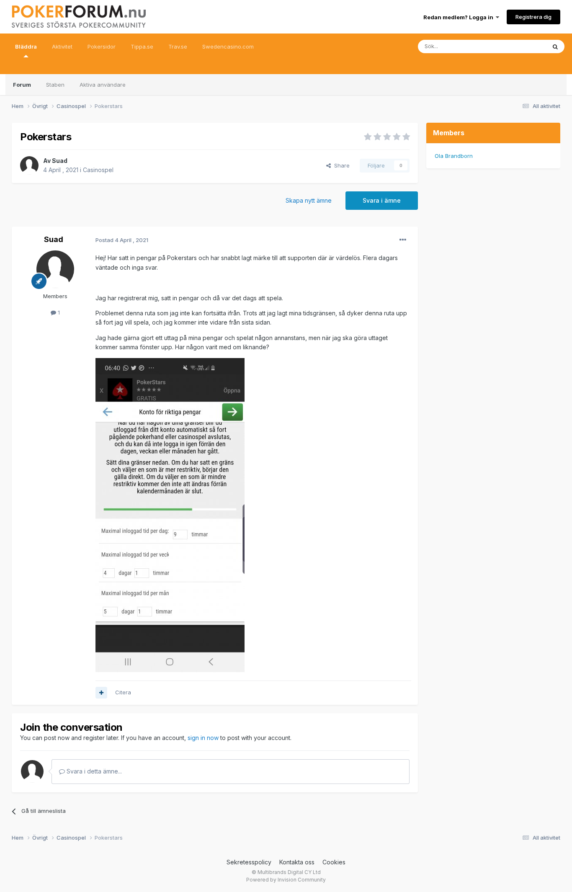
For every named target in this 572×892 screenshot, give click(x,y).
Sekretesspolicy (249, 862)
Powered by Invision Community (286, 880)
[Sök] (555, 46)
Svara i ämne (382, 200)
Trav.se (177, 46)
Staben (55, 84)
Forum (22, 84)
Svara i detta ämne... (93, 771)
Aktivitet (62, 46)
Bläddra (26, 46)
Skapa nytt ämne (309, 200)
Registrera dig (533, 16)
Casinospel (98, 169)
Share (340, 165)
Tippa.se (142, 46)
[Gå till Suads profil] (29, 165)
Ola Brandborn (454, 155)
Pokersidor (102, 46)
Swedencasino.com (228, 46)
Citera (123, 692)
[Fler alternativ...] (402, 240)
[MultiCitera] (101, 693)
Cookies (333, 862)
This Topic (521, 46)
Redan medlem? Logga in (459, 17)
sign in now (203, 737)
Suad (59, 160)
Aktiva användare (103, 84)
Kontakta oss (296, 862)
